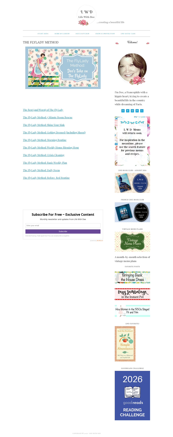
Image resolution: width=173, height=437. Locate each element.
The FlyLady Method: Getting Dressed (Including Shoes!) (54, 132)
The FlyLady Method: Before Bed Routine (46, 177)
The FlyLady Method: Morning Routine (44, 139)
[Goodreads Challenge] (132, 395)
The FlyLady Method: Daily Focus (41, 170)
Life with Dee (86, 14)
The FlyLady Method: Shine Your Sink (44, 124)
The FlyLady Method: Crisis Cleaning (43, 155)
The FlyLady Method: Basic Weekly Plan (45, 162)
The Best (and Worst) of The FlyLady (43, 109)
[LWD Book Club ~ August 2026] (132, 194)
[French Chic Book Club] (132, 223)
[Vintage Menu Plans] (132, 252)
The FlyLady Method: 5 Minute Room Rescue (47, 117)
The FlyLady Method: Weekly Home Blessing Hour (51, 147)
